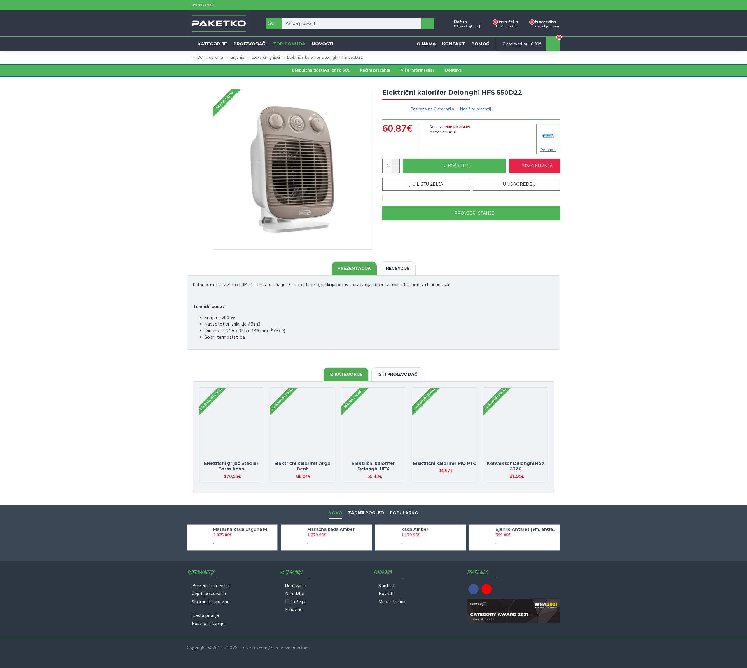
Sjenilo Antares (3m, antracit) (526, 529)
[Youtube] (486, 589)
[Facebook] (473, 589)
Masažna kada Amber (331, 529)
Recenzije (397, 268)
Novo (335, 512)
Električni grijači (266, 57)
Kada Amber (414, 529)
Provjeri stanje (474, 213)
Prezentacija (354, 268)
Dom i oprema (210, 57)
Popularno (404, 512)
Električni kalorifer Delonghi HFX (373, 466)
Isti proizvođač (397, 374)
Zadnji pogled (366, 512)
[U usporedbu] (236, 458)
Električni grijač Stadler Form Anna (231, 466)
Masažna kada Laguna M (240, 529)
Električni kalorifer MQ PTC (444, 463)
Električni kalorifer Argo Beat (302, 466)
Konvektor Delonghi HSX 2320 (516, 466)
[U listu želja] (226, 457)
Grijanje (237, 57)
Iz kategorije (345, 374)
